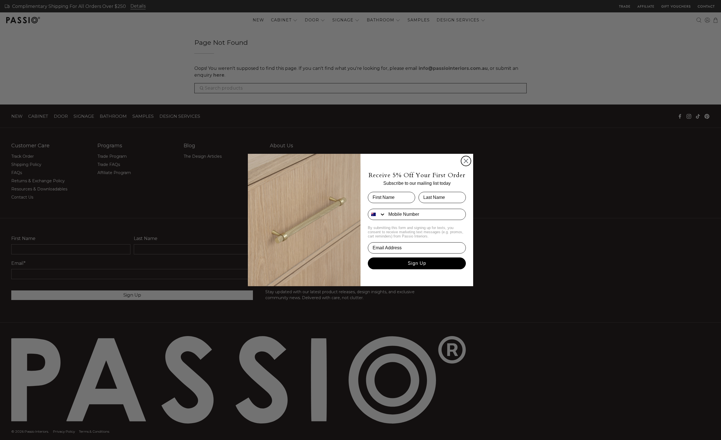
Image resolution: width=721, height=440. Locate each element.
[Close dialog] (466, 161)
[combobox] (377, 214)
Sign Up (417, 263)
